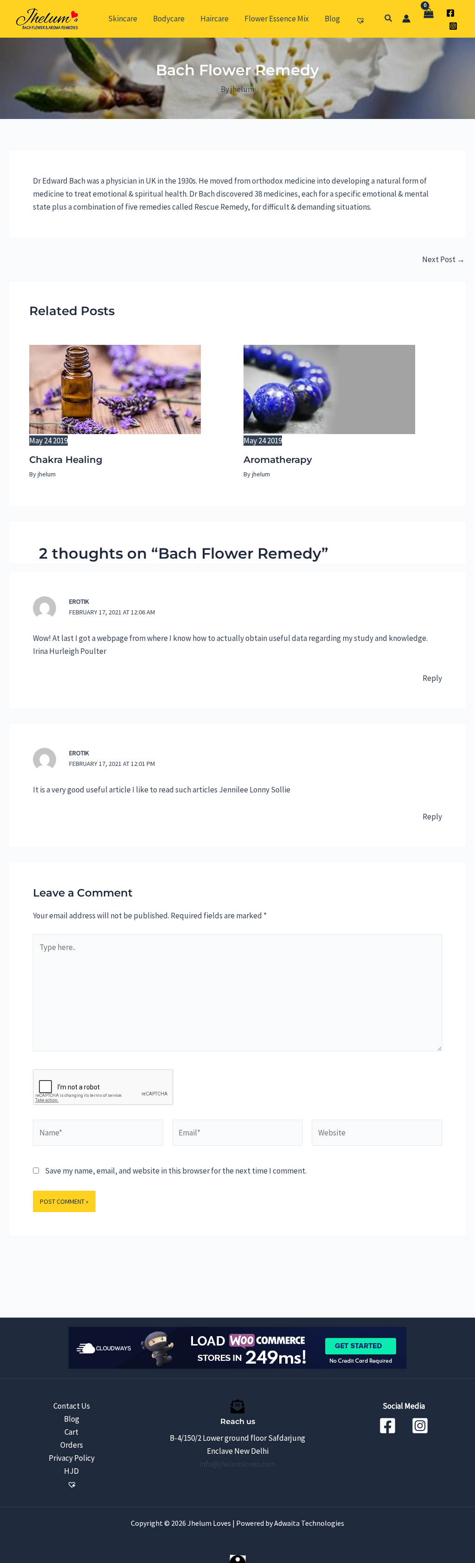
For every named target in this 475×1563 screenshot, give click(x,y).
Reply (432, 678)
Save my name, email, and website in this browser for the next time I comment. (176, 1171)
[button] (389, 19)
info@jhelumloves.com (237, 1464)
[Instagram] (453, 26)
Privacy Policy (72, 1458)
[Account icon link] (406, 18)
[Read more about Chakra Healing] (115, 388)
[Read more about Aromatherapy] (329, 388)
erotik (79, 601)
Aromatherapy (278, 459)
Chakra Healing (66, 459)
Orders (71, 1445)
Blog (71, 1419)
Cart (71, 1432)
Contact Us (71, 1406)
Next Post (443, 260)
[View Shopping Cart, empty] (428, 18)
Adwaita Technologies (308, 1523)
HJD (71, 1471)
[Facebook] (450, 13)
